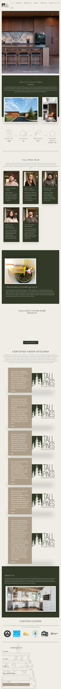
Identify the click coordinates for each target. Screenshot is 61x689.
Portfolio (27, 3)
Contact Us (53, 3)
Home (12, 3)
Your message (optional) (9, 673)
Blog (12, 8)
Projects (19, 3)
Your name (5, 651)
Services (43, 3)
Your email (5, 658)
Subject (5, 666)
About (36, 3)
